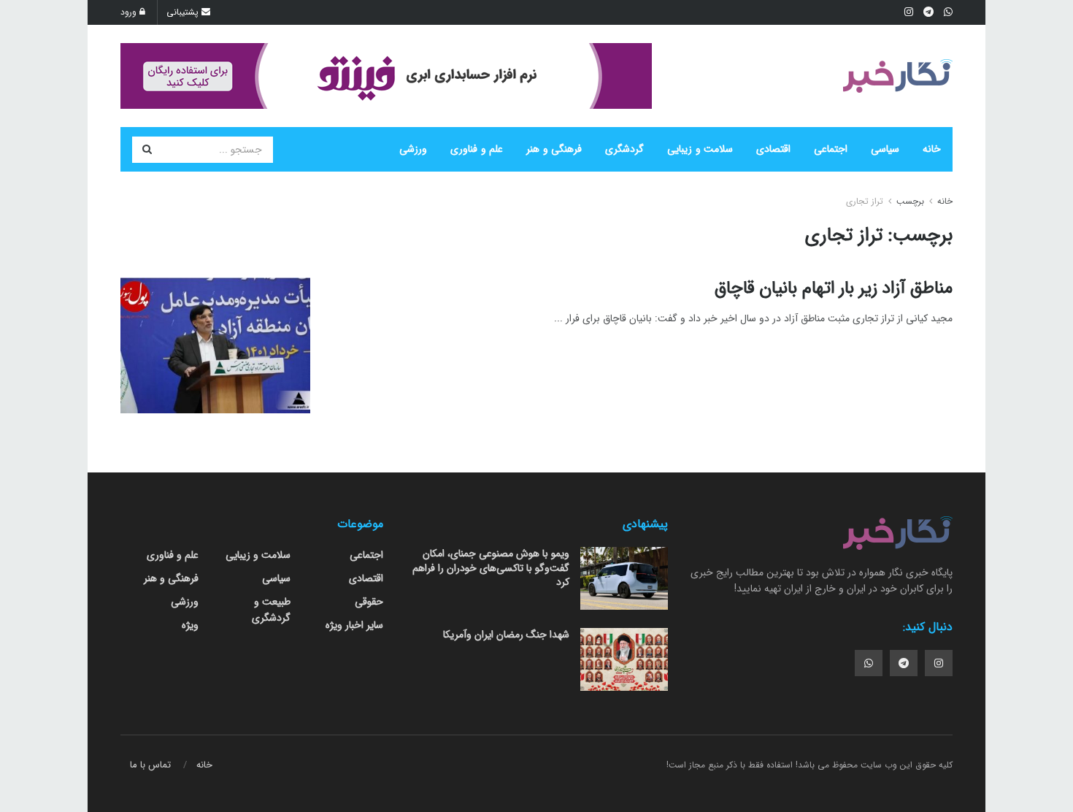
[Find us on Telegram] (904, 663)
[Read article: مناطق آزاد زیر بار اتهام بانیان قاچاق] (215, 345)
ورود (129, 12)
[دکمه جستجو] (146, 150)
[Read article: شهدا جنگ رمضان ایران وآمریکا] (624, 659)
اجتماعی (830, 149)
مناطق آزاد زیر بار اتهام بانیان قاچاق (834, 288)
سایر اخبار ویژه (354, 625)
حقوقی (369, 602)
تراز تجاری (864, 201)
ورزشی (413, 149)
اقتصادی (773, 149)
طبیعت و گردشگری (271, 610)
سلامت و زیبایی (700, 149)
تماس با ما (150, 765)
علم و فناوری (476, 149)
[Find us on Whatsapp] (868, 663)
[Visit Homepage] (898, 76)
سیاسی (885, 149)
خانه (932, 149)
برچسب (910, 201)
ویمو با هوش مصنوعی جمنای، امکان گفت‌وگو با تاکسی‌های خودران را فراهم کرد (490, 567)
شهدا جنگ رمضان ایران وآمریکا (506, 635)
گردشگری (624, 149)
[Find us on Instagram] (939, 663)
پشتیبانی (183, 12)
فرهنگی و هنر (554, 149)
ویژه (190, 625)
